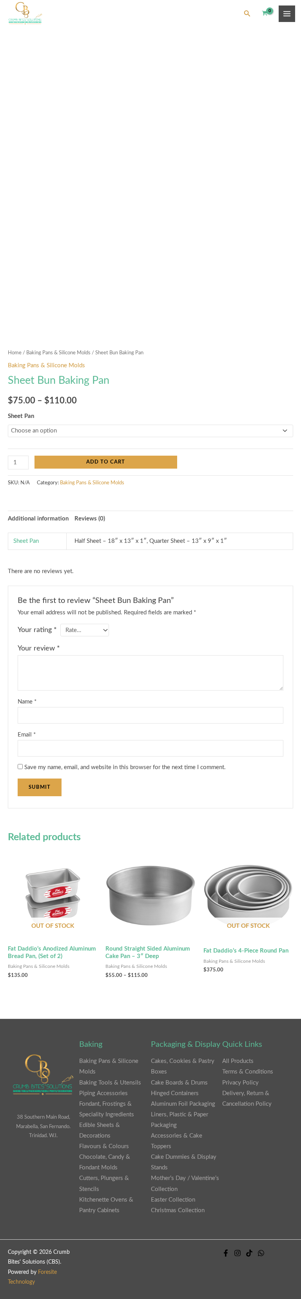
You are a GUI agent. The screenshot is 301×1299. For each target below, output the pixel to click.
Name (27, 702)
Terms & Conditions (247, 1072)
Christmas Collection (178, 1210)
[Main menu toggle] (287, 13)
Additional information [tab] (38, 519)
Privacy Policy (240, 1083)
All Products (238, 1061)
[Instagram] (237, 1253)
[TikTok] (249, 1253)
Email (27, 735)
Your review (39, 648)
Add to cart (105, 462)
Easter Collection (173, 1200)
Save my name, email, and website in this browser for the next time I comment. (125, 767)
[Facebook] (225, 1253)
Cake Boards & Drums (179, 1083)
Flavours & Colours (104, 1146)
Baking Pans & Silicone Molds (58, 352)
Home (15, 352)
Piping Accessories (103, 1093)
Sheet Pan (21, 416)
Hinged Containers (175, 1093)
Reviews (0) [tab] (89, 519)
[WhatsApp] (261, 1253)
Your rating (37, 630)
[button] (247, 14)
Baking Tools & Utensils (110, 1083)
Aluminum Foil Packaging (183, 1104)
